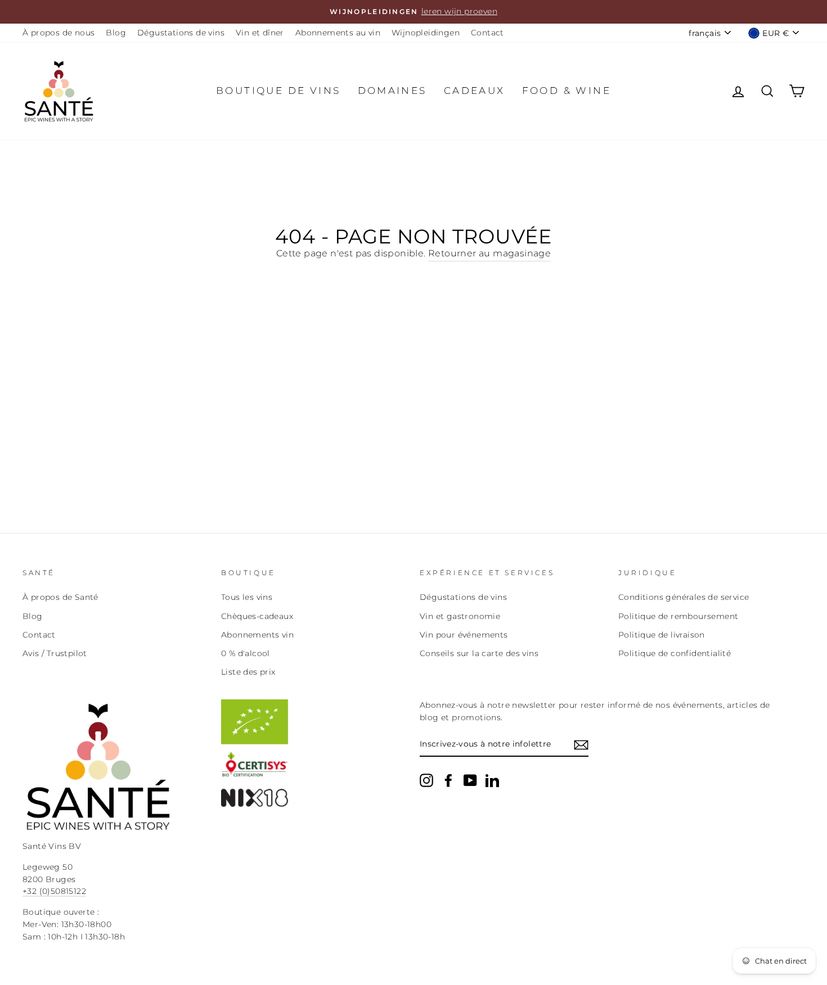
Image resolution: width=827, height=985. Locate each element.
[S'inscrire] (581, 745)
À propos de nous (59, 32)
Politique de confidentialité (674, 653)
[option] (413, 12)
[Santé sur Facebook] (448, 780)
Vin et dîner (260, 32)
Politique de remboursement (678, 616)
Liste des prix (248, 671)
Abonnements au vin (337, 32)
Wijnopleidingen (426, 32)
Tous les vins (246, 597)
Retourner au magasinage (489, 253)
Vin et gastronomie (460, 616)
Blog (116, 32)
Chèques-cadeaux (257, 616)
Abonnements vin (257, 634)
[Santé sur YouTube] (470, 780)
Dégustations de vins (180, 32)
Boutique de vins (278, 90)
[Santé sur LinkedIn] (492, 780)
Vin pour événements (464, 634)
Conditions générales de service (683, 597)
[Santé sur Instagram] (426, 780)
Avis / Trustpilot (55, 653)
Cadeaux (474, 90)
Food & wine (566, 90)
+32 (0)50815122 (54, 891)
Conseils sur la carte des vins (479, 653)
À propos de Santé (60, 597)
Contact (487, 32)
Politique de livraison (661, 634)
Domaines (392, 90)
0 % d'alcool (245, 653)
